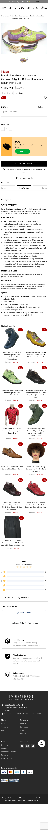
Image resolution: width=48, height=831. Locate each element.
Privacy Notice (6, 758)
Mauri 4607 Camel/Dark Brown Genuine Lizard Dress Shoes (12, 468)
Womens (4, 727)
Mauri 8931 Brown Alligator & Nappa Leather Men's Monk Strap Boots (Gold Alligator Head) (36, 394)
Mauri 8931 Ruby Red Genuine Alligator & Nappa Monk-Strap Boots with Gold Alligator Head (12, 506)
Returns (4, 748)
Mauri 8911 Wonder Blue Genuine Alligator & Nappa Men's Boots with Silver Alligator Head (12, 356)
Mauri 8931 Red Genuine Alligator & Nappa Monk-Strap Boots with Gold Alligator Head (36, 505)
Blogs (22, 730)
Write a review (25, 613)
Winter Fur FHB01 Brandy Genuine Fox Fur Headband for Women (36, 469)
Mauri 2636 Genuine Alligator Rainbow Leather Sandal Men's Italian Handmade (36, 355)
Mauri (5, 71)
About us (23, 723)
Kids (2, 730)
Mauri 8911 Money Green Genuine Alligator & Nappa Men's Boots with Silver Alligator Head (36, 432)
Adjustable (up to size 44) (9, 112)
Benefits (23, 734)
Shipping (4, 745)
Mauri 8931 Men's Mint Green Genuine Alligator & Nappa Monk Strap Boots (12, 393)
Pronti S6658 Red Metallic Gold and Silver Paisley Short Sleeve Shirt (12, 431)
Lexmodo (39, 800)
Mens (3, 723)
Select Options (24, 164)
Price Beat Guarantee (9, 752)
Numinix (22, 800)
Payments (4, 755)
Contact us (24, 727)
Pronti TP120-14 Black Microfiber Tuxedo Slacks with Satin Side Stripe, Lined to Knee (12, 543)
